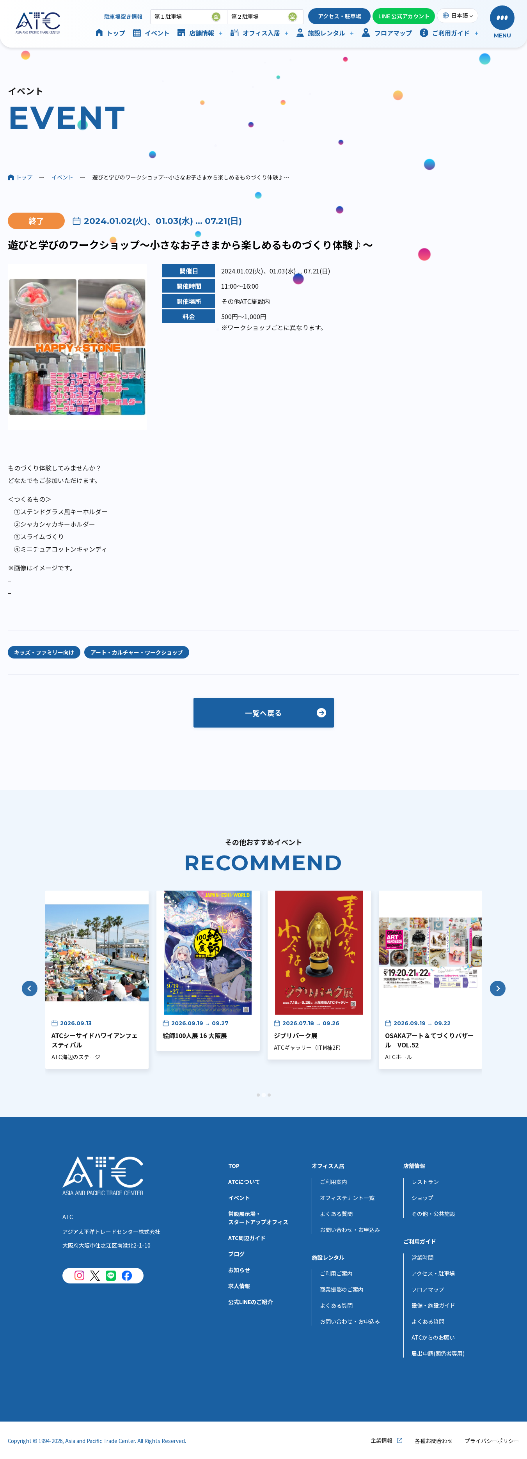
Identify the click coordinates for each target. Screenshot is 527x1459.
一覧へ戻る (263, 713)
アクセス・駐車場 (339, 16)
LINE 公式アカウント (403, 16)
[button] (502, 22)
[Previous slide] (29, 988)
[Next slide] (498, 988)
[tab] (258, 1095)
